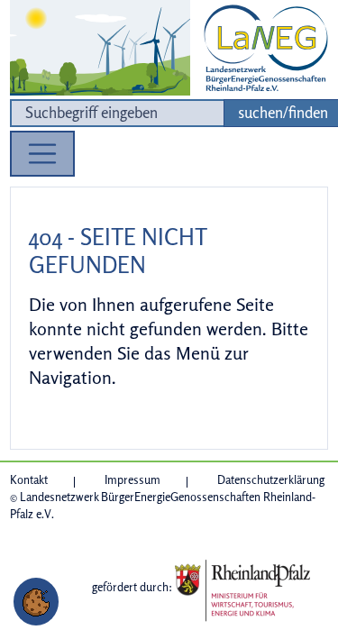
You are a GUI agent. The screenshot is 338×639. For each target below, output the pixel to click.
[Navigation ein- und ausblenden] (42, 154)
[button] (36, 601)
